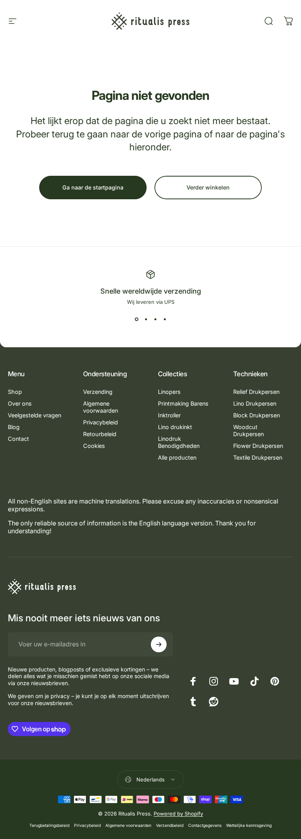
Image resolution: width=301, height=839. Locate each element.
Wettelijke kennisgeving (249, 825)
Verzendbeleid (169, 825)
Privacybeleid (100, 422)
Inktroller (169, 415)
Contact (18, 438)
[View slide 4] (164, 319)
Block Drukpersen (256, 415)
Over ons (20, 403)
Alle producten (177, 457)
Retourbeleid (99, 434)
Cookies (94, 445)
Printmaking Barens (183, 403)
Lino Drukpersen (254, 403)
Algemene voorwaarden (100, 407)
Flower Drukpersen (258, 445)
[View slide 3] (155, 319)
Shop (15, 391)
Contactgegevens (204, 825)
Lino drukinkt (175, 427)
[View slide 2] (145, 319)
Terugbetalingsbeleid (49, 825)
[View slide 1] (136, 319)
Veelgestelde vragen (34, 415)
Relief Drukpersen (256, 391)
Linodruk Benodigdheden (178, 442)
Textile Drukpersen (257, 457)
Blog (14, 427)
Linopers (169, 391)
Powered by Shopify (178, 813)
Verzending (97, 391)
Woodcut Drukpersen (248, 430)
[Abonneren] (159, 644)
